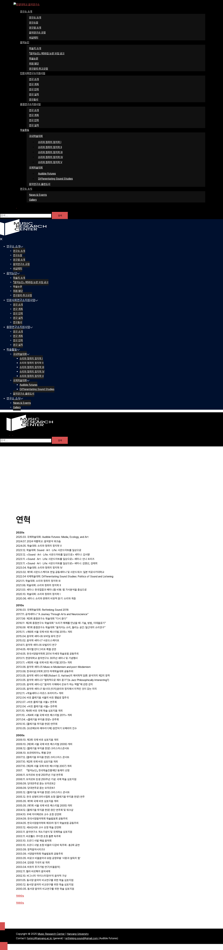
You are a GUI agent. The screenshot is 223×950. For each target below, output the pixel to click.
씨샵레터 (33, 37)
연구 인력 (34, 89)
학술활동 (24, 130)
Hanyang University (78, 933)
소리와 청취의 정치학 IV (50, 157)
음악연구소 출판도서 (39, 184)
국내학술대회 (36, 136)
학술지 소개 (35, 48)
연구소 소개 (26, 11)
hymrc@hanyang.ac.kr (40, 938)
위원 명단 (34, 63)
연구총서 (33, 99)
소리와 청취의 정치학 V (50, 162)
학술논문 (33, 58)
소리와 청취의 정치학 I (49, 142)
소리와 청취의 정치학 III (50, 152)
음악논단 (24, 42)
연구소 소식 (26, 188)
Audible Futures (47, 173)
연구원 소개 (35, 27)
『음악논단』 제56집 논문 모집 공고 (46, 53)
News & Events (38, 194)
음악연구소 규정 (37, 32)
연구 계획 (34, 84)
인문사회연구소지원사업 (32, 73)
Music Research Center (51, 933)
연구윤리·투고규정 (38, 68)
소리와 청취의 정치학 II (50, 147)
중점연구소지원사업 (30, 104)
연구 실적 (34, 94)
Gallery (33, 199)
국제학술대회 (36, 167)
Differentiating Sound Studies (55, 178)
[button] (16, 207)
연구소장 (33, 22)
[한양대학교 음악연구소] (27, 4)
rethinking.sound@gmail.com (81, 938)
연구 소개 (34, 79)
